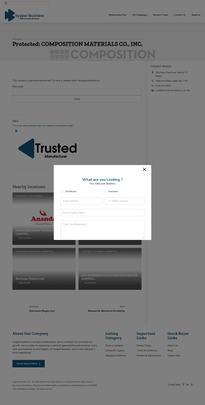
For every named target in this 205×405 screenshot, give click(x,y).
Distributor (71, 191)
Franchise (113, 191)
